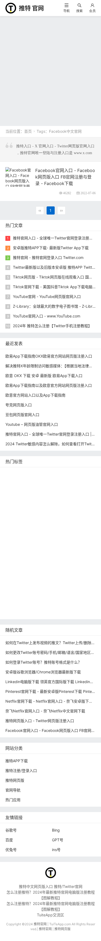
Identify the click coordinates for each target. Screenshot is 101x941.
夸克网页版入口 (18, 405)
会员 (92, 10)
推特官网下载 (18, 538)
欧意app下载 (49, 579)
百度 (9, 840)
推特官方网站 (18, 498)
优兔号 (11, 849)
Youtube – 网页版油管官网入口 (31, 424)
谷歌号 (11, 830)
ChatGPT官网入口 (49, 538)
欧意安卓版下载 (20, 579)
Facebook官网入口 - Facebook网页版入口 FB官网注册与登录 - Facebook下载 (65, 177)
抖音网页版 (16, 603)
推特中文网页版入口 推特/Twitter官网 (50, 886)
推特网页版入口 (20, 481)
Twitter (32, 563)
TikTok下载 (39, 595)
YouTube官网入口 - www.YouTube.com (46, 316)
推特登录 (14, 563)
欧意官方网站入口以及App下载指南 (35, 395)
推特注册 (41, 555)
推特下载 (81, 473)
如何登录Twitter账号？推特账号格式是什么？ (43, 662)
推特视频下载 (18, 546)
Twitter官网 (59, 473)
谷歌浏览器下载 (20, 530)
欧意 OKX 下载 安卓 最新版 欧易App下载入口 (43, 375)
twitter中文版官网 (56, 522)
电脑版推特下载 (67, 595)
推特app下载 (72, 481)
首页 (28, 131)
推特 (65, 490)
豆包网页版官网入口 (22, 414)
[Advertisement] (50, 70)
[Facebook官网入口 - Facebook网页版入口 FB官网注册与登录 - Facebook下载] (18, 183)
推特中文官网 (18, 506)
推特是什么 (74, 546)
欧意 (46, 563)
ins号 (56, 849)
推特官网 (14, 473)
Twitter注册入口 (47, 498)
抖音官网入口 (72, 603)
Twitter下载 (16, 611)
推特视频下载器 (47, 546)
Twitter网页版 (18, 490)
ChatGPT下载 (62, 587)
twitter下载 (43, 514)
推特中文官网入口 (22, 522)
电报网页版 (16, 595)
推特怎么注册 (18, 555)
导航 (66, 10)
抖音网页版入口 (51, 571)
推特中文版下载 (78, 530)
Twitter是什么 (81, 538)
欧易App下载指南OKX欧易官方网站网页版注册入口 (48, 356)
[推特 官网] (10, 7)
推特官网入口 (46, 490)
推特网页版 (35, 473)
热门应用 (12, 799)
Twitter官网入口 (47, 506)
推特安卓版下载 (78, 498)
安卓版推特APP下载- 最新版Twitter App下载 (51, 247)
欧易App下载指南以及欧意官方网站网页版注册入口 (48, 385)
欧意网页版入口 (20, 571)
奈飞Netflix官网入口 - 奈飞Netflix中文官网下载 (45, 711)
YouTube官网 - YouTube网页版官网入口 (47, 296)
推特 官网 (31, 8)
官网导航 (12, 790)
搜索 (79, 10)
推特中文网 (66, 514)
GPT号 (57, 840)
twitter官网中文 (43, 603)
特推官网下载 (49, 530)
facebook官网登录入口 (26, 587)
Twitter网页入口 (67, 555)
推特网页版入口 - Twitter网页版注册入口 (39, 720)
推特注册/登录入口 (21, 770)
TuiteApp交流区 (50, 915)
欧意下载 (62, 563)
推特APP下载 (18, 514)
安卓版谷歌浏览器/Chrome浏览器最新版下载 (43, 672)
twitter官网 (47, 481)
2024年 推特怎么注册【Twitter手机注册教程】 (52, 325)
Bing (56, 830)
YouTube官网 (76, 506)
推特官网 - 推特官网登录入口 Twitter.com (48, 257)
